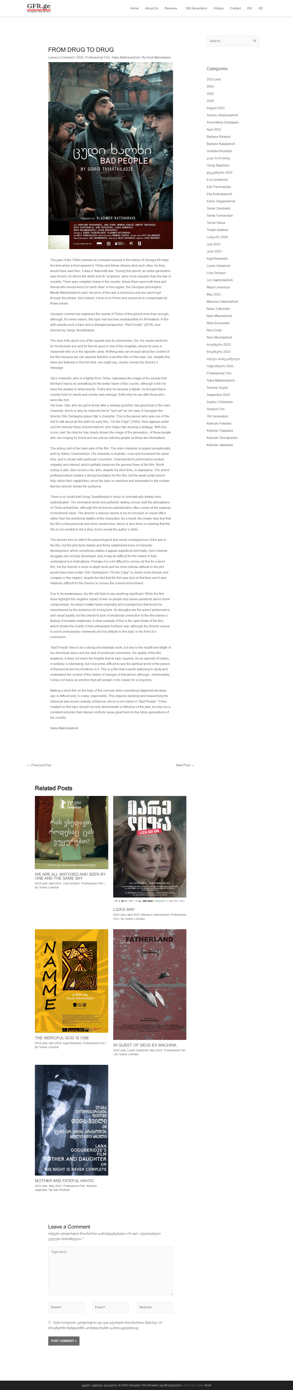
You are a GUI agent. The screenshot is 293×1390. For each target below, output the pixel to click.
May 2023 (156, 1050)
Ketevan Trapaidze (220, 431)
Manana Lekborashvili (155, 915)
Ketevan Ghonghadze (222, 438)
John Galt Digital (193, 1385)
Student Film (216, 409)
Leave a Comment (61, 57)
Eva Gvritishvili (217, 180)
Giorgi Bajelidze (218, 165)
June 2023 (214, 251)
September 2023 (218, 395)
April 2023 (55, 883)
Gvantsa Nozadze (219, 151)
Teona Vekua (216, 223)
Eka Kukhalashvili (219, 194)
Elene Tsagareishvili (221, 201)
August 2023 (216, 108)
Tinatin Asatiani (217, 230)
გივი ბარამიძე (218, 158)
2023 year (41, 883)
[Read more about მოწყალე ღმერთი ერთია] (71, 981)
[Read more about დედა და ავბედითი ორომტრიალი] (71, 1120)
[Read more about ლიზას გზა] (150, 850)
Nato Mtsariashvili (219, 316)
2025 (80, 57)
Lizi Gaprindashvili (220, 280)
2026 (210, 101)
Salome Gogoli (217, 388)
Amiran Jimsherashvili (222, 115)
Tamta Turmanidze (220, 215)
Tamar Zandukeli (218, 208)
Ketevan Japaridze (220, 445)
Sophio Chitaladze (220, 402)
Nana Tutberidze (218, 309)
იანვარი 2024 (217, 237)
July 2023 (213, 244)
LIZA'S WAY (124, 909)
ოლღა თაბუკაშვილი (223, 359)
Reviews (172, 8)
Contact (235, 8)
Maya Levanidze (218, 287)
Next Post (185, 765)
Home (134, 8)
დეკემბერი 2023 (219, 172)
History (219, 8)
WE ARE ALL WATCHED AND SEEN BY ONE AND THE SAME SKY (70, 876)
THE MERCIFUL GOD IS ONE (62, 1038)
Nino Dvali (214, 330)
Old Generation (196, 8)
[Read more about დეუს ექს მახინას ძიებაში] (150, 984)
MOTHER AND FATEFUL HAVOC (64, 1181)
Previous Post (39, 765)
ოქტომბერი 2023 (220, 366)
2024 (210, 86)
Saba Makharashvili (126, 57)
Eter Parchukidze (219, 187)
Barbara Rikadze (219, 137)
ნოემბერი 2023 (219, 345)
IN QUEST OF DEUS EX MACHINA (144, 1045)
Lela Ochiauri (71, 883)
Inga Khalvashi (72, 1043)
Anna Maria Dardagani (223, 122)
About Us (151, 8)
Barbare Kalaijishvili (221, 144)
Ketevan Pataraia (219, 423)
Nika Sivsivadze (218, 323)
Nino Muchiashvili (219, 337)
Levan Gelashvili (137, 1050)
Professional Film (97, 57)
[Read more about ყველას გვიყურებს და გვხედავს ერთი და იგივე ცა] (71, 832)
